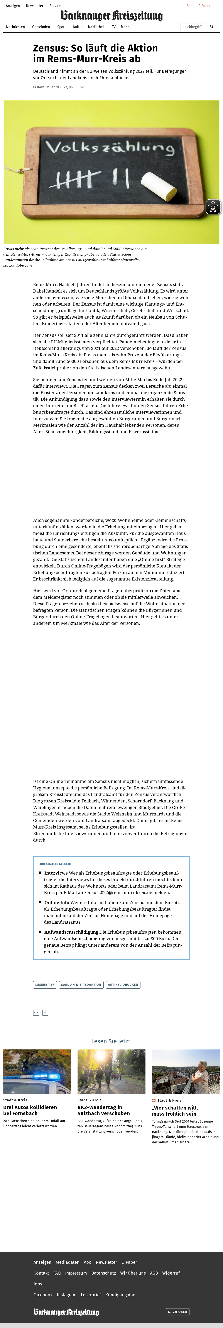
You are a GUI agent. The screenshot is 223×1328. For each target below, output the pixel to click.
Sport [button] (61, 26)
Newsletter (34, 5)
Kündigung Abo (120, 1294)
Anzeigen (13, 5)
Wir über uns (133, 1273)
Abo (190, 5)
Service (55, 5)
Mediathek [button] (96, 26)
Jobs (38, 1284)
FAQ (57, 1273)
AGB (154, 1273)
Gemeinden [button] (41, 26)
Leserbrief (44, 985)
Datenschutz (103, 1273)
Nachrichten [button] (15, 26)
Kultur (78, 26)
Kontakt (41, 1273)
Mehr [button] (125, 26)
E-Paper (205, 5)
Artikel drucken (123, 985)
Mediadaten (67, 1262)
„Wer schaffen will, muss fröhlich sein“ (175, 1111)
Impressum (76, 1273)
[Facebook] (45, 1013)
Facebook (43, 1294)
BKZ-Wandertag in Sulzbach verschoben (104, 1110)
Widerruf (171, 1273)
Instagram (66, 1294)
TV (114, 26)
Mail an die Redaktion (81, 985)
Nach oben (177, 1312)
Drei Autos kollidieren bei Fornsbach (30, 1110)
